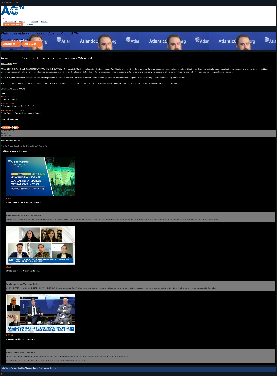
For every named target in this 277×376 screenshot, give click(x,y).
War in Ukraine (6, 64)
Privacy (14, 368)
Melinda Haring (7, 103)
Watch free (9, 44)
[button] (3, 18)
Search (34, 21)
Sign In (30, 24)
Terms (8, 368)
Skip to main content (9, 2)
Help (3, 368)
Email (16, 127)
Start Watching (9, 21)
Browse (44, 21)
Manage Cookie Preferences (37, 368)
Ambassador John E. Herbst (12, 110)
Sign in (22, 21)
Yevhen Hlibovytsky (9, 96)
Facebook (6, 127)
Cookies (21, 368)
